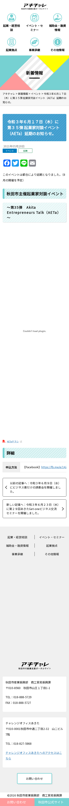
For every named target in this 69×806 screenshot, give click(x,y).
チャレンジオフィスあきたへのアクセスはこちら (33, 755)
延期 (25, 150)
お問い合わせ (16, 802)
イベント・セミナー (52, 537)
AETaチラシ (13, 441)
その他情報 (52, 554)
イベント (9, 150)
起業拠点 (52, 545)
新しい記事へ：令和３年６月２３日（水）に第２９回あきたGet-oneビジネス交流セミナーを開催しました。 (32, 508)
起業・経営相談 (17, 537)
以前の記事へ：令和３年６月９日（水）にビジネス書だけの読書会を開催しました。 (35, 487)
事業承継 (17, 554)
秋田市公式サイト (51, 802)
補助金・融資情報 (17, 545)
